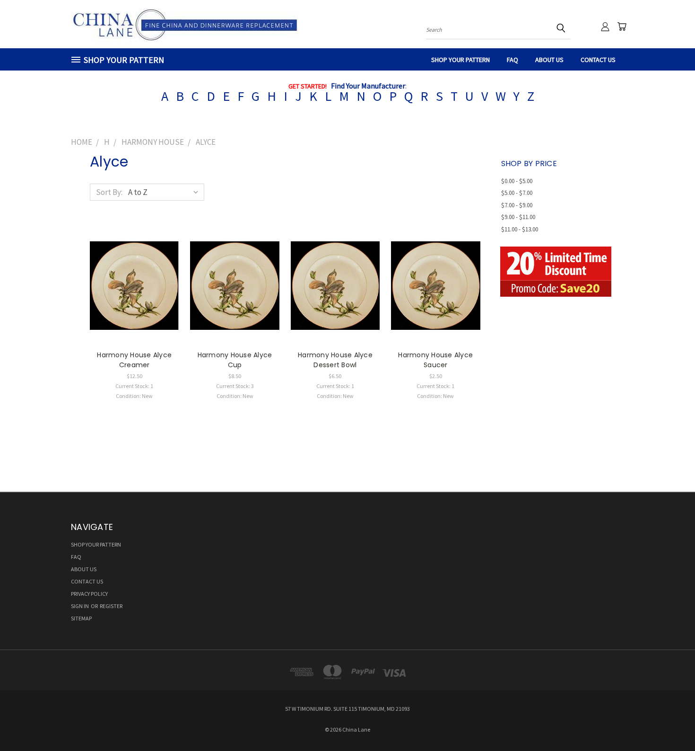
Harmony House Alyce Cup (235, 360)
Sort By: (109, 192)
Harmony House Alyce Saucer (435, 360)
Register (111, 606)
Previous (668, 721)
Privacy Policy (89, 593)
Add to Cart (134, 294)
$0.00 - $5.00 (516, 181)
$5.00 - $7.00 (516, 193)
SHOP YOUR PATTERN (460, 59)
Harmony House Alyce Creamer (134, 360)
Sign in (80, 606)
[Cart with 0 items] (621, 26)
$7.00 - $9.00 (516, 205)
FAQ (512, 59)
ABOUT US (549, 59)
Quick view (134, 275)
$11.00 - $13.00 (519, 229)
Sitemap (81, 618)
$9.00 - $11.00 (518, 217)
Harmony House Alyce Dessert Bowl (335, 360)
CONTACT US (598, 59)
